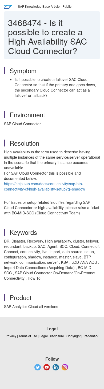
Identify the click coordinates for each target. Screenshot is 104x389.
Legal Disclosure (51, 336)
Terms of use (28, 336)
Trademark (90, 336)
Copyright (73, 336)
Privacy (11, 336)
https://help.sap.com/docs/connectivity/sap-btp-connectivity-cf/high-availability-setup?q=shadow (44, 186)
